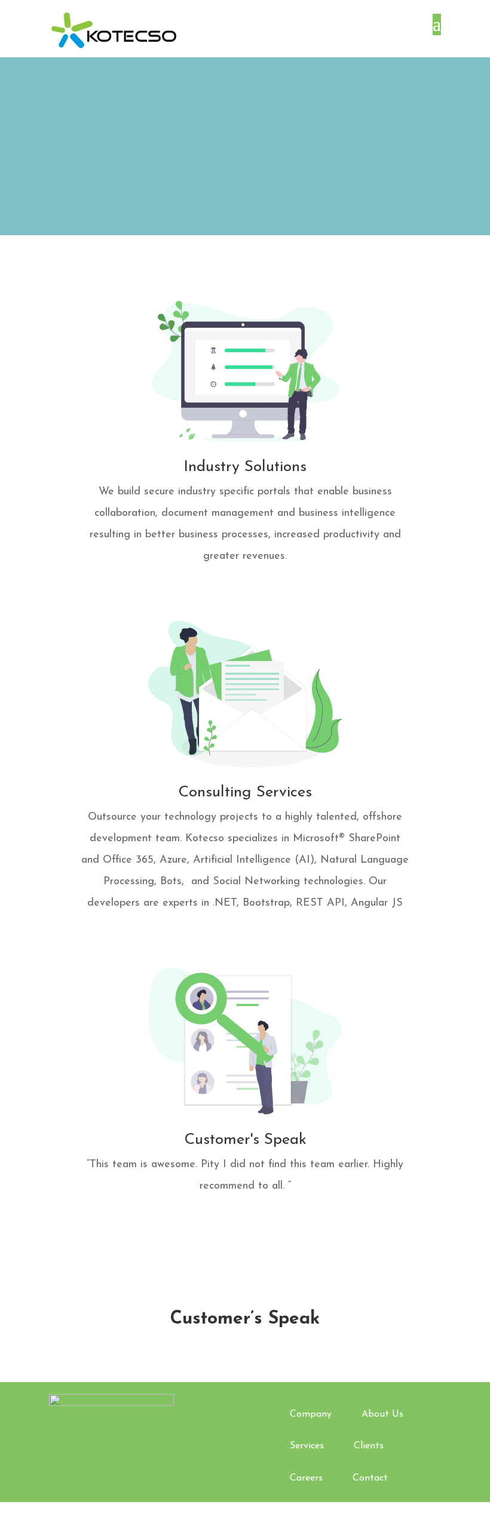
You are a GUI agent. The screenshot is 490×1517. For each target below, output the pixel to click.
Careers (306, 1478)
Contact (370, 1478)
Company (311, 1414)
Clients (369, 1446)
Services (307, 1446)
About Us (382, 1414)
